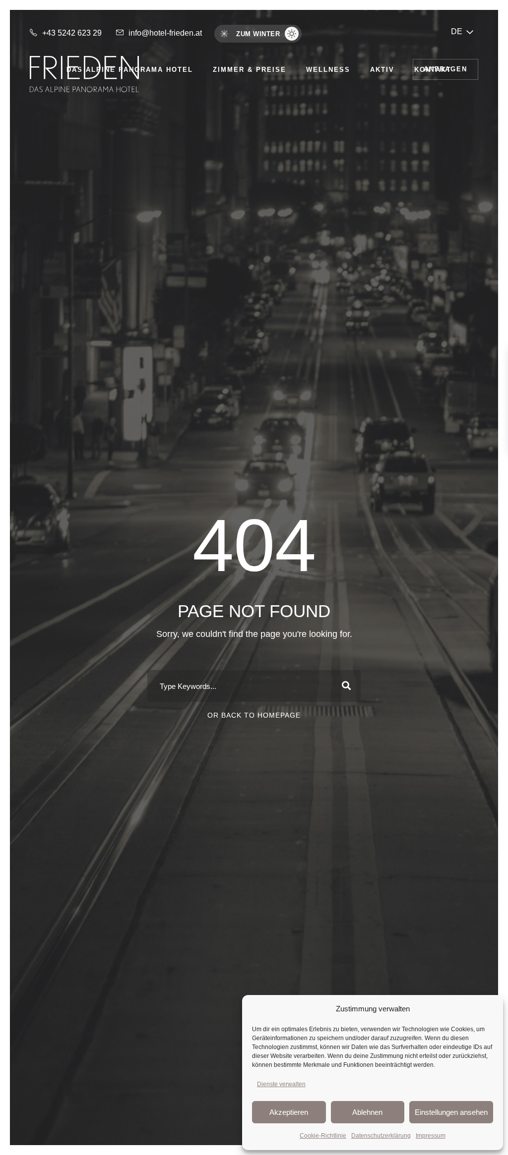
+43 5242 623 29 (72, 33)
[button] (462, 31)
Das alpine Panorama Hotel (129, 69)
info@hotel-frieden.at (165, 33)
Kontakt (432, 69)
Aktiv (382, 69)
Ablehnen (367, 1112)
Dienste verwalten (281, 1084)
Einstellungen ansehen (451, 1112)
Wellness (328, 69)
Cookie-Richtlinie (323, 1135)
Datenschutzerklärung (381, 1135)
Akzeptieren (288, 1112)
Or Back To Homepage (254, 715)
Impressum (430, 1135)
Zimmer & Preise (249, 69)
